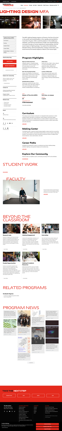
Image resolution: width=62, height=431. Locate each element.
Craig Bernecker (5, 95)
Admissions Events (10, 70)
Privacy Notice (47, 417)
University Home (6, 1)
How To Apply (10, 61)
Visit (24, 395)
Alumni (44, 1)
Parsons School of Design (49, 407)
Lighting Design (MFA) (9, 37)
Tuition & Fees (6, 102)
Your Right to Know (22, 418)
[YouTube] (9, 411)
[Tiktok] (14, 411)
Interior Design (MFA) (7, 296)
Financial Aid (6, 103)
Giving (55, 1)
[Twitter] (7, 411)
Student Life (40, 5)
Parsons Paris (47, 412)
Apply (58, 1)
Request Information (9, 65)
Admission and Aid (53, 5)
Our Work (35, 5)
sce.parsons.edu (7, 83)
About (22, 5)
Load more (31, 362)
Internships (45, 235)
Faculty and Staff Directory (23, 417)
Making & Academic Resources (28, 263)
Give (53, 395)
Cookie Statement (5, 427)
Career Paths (6, 48)
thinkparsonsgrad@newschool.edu (9, 90)
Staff (35, 412)
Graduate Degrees (8, 293)
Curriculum (6, 40)
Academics (26, 5)
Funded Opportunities (9, 263)
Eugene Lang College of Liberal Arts (51, 408)
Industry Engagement (28, 235)
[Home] (9, 5)
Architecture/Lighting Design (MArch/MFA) (11, 295)
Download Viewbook (7, 104)
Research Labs (7, 235)
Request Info (9, 395)
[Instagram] (12, 411)
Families (35, 408)
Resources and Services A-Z (24, 411)
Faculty (40, 1)
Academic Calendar (22, 414)
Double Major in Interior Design (9, 52)
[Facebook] (4, 411)
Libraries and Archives (23, 415)
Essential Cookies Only (47, 426)
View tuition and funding (26, 105)
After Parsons (46, 5)
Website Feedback (22, 407)
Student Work (6, 45)
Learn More (6, 249)
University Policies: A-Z (23, 412)
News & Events (50, 1)
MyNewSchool (21, 408)
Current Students (34, 1)
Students (35, 407)
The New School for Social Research (51, 411)
